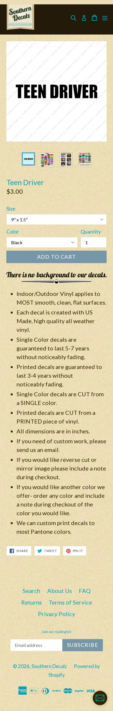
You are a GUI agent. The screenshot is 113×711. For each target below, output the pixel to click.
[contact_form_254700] (100, 698)
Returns (31, 602)
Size (10, 208)
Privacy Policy (56, 613)
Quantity (91, 231)
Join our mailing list (56, 632)
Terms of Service (70, 602)
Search (31, 590)
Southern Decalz (49, 666)
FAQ (85, 590)
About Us (59, 590)
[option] (28, 159)
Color (12, 231)
